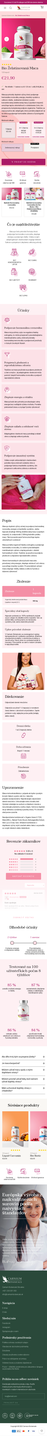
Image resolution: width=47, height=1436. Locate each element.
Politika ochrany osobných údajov (15, 1342)
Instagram (6, 1327)
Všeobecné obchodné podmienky (15, 1346)
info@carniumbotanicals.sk (12, 1294)
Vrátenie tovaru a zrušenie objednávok (17, 1363)
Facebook (6, 1323)
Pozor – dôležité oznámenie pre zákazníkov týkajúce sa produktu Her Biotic (22, 1368)
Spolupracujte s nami (10, 1331)
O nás (4, 1312)
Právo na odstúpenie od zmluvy (14, 1359)
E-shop (5, 1308)
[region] (23, 39)
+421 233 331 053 (9, 1291)
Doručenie (6, 1351)
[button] (23, 878)
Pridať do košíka (25, 162)
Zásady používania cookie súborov (15, 1355)
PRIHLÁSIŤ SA (11, 1403)
